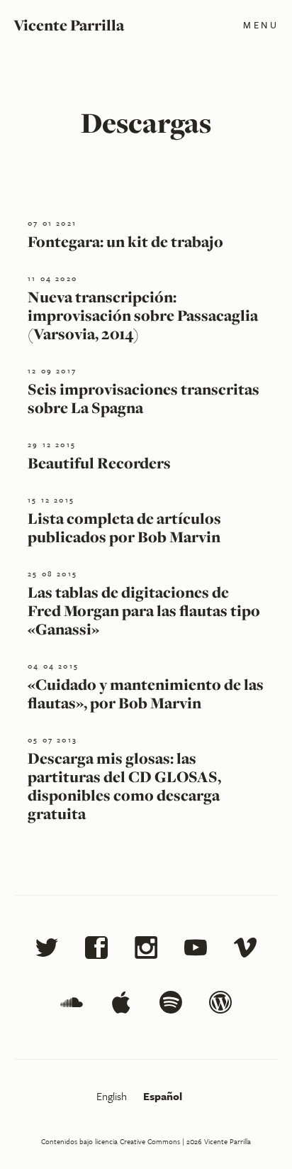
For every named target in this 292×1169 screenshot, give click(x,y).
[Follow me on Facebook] (96, 950)
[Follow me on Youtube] (195, 950)
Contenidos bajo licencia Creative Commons (110, 1141)
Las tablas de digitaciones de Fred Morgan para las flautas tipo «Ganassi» (144, 610)
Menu (261, 25)
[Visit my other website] (220, 1004)
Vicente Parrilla (68, 24)
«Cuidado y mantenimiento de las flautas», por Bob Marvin (146, 693)
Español (162, 1096)
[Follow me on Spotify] (171, 1004)
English (113, 1096)
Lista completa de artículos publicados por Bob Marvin (124, 527)
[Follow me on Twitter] (47, 950)
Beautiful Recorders (99, 462)
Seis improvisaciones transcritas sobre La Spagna (143, 398)
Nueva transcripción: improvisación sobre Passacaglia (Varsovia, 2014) (143, 315)
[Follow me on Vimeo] (245, 950)
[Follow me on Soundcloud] (71, 1004)
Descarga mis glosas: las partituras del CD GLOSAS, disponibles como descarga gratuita (124, 785)
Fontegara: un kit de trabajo (125, 241)
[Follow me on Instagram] (146, 950)
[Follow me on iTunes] (121, 1004)
